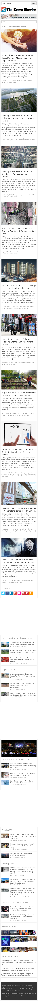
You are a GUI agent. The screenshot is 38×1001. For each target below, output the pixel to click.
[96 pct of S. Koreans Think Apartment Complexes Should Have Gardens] (19, 379)
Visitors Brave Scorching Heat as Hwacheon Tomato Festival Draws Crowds (22, 660)
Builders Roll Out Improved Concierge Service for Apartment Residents (18, 286)
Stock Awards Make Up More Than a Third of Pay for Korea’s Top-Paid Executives (22, 917)
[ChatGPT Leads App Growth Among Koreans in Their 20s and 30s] (5, 775)
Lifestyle (23, 80)
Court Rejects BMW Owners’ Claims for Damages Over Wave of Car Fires (23, 694)
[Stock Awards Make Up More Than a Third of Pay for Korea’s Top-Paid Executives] (5, 916)
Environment (24, 413)
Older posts (5, 589)
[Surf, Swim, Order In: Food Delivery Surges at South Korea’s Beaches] (5, 782)
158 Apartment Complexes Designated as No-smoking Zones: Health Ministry (19, 509)
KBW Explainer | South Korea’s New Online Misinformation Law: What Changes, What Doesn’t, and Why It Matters (22, 870)
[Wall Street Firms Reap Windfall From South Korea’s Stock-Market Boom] (14, 949)
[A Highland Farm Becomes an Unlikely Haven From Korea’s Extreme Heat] (5, 651)
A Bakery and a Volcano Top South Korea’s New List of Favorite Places (22, 643)
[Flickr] (19, 593)
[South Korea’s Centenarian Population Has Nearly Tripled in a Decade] (5, 909)
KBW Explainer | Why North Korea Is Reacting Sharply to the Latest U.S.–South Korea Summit (22, 881)
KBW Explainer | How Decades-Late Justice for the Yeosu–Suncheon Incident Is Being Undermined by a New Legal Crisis (22, 891)
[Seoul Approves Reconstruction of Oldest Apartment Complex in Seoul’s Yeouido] (19, 100)
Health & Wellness (26, 529)
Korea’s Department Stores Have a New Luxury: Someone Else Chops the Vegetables (23, 836)
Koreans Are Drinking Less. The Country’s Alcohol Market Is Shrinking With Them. (23, 766)
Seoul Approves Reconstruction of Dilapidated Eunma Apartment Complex (17, 174)
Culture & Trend (15, 80)
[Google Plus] (15, 593)
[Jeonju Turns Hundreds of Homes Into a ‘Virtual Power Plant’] (5, 855)
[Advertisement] (19, 616)
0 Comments (23, 646)
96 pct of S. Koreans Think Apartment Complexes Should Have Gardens (18, 394)
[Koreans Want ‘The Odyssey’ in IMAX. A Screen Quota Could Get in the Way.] (32, 932)
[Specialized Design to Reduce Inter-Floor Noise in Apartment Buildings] (19, 547)
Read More (12, 82)
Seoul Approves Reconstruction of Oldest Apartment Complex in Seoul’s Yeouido (18, 118)
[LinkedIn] (11, 593)
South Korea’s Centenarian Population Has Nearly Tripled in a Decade (23, 908)
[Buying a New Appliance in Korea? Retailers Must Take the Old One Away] (5, 845)
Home (3, 26)
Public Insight (31, 139)
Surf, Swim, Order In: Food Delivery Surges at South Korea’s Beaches (22, 782)
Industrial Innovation (22, 252)
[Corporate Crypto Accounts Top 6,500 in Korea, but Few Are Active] (23, 949)
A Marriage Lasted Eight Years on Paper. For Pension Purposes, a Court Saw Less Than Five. (23, 676)
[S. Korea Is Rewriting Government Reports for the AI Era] (5, 941)
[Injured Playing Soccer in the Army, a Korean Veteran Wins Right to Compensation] (5, 685)
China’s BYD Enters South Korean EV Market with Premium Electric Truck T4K (18, 962)
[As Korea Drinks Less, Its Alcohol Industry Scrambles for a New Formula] (14, 939)
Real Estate (32, 252)
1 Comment (25, 896)
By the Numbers (15, 529)
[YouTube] (23, 593)
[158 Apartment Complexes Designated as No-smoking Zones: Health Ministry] (19, 493)
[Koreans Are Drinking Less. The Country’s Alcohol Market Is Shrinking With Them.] (5, 765)
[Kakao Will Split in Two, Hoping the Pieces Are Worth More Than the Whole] (5, 949)
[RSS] (31, 593)
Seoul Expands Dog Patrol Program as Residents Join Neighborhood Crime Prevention (17, 975)
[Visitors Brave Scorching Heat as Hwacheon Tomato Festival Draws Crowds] (5, 659)
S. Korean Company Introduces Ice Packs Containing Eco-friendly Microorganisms (17, 969)
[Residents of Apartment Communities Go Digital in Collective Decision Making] (19, 433)
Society (25, 363)
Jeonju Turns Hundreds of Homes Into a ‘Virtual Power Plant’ (23, 854)
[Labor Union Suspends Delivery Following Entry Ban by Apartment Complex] (19, 325)
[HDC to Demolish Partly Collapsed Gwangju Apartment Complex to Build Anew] (19, 213)
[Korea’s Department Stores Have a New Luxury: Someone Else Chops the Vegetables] (5, 836)
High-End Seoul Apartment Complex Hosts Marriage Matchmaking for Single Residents (17, 58)
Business (12, 252)
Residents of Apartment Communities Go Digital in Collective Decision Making (18, 452)
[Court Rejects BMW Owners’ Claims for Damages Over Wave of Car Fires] (5, 694)
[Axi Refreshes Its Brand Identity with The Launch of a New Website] (14, 932)
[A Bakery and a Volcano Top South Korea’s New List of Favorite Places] (5, 644)
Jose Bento (4, 974)
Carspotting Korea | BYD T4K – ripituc (12, 961)
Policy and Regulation (20, 139)
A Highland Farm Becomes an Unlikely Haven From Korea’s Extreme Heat (23, 651)
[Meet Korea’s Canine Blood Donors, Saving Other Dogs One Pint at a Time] (32, 949)
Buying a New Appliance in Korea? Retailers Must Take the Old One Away (22, 846)
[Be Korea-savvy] (19, 9)
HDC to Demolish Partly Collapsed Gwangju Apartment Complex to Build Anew (18, 231)
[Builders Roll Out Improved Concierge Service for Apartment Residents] (19, 270)
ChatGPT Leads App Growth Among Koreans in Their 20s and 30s (22, 774)
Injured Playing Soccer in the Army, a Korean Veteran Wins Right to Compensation (22, 685)
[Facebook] (7, 593)
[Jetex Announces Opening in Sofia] (23, 932)
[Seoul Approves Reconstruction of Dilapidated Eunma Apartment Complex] (19, 157)
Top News (29, 80)
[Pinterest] (27, 593)
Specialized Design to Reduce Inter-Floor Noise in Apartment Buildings (17, 561)
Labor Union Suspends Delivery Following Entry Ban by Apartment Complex (17, 342)
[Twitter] (3, 593)
